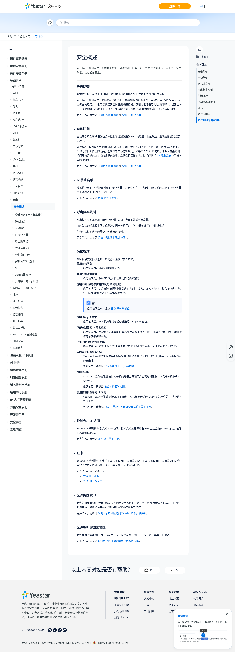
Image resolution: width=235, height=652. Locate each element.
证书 (17, 268)
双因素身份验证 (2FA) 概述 (119, 366)
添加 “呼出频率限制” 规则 (112, 237)
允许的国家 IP (23, 274)
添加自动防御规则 (108, 166)
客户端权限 (19, 120)
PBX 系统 (18, 193)
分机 (15, 106)
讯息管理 (18, 186)
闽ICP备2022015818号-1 (78, 643)
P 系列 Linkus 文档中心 (225, 344)
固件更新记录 (18, 58)
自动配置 (18, 146)
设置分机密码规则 (114, 386)
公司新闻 (198, 604)
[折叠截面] (226, 36)
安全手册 (16, 422)
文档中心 (54, 6)
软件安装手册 (18, 73)
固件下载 (174, 6)
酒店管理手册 (18, 370)
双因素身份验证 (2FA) (25, 288)
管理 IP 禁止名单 (131, 115)
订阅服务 (18, 341)
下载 (146, 604)
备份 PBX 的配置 (120, 308)
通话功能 (18, 179)
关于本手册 (17, 86)
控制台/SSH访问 (24, 261)
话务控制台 (19, 159)
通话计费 (18, 314)
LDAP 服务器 (20, 126)
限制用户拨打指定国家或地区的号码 (118, 541)
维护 (15, 294)
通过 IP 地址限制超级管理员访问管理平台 (127, 406)
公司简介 (198, 598)
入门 (15, 93)
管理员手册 (19, 36)
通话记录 (18, 301)
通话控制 (18, 173)
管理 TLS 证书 (91, 476)
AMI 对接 (18, 321)
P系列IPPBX (121, 598)
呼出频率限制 (23, 241)
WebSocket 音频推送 (25, 334)
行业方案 (174, 598)
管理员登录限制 (24, 248)
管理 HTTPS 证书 (92, 481)
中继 (15, 166)
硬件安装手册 (18, 66)
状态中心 (18, 100)
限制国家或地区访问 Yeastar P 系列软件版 (122, 513)
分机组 (16, 139)
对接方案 (174, 604)
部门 (15, 133)
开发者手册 (17, 414)
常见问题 (16, 430)
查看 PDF (206, 57)
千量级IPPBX (121, 604)
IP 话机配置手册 (20, 400)
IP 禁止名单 (21, 234)
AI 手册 (15, 362)
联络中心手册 (18, 392)
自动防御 (20, 228)
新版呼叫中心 (122, 617)
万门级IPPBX (121, 611)
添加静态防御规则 (108, 115)
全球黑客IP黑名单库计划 (29, 214)
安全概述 (39, 36)
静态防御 (20, 221)
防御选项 (203, 96)
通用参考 (18, 348)
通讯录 (16, 113)
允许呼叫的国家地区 (26, 281)
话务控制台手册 (20, 385)
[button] (8, 58)
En (208, 6)
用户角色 (18, 153)
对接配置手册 (18, 407)
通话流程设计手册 (21, 355)
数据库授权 (19, 328)
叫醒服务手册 (18, 377)
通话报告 (18, 308)
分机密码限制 (23, 254)
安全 (30, 36)
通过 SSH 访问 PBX (108, 438)
